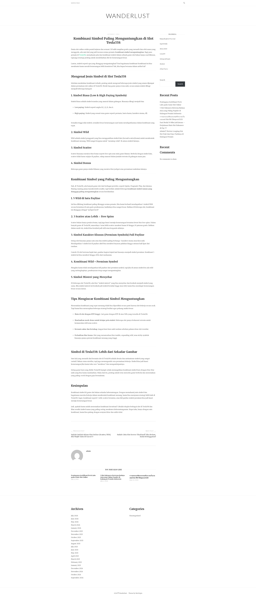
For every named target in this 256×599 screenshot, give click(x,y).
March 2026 (75, 525)
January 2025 (76, 565)
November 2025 (77, 534)
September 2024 (77, 578)
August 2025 (75, 544)
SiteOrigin (139, 593)
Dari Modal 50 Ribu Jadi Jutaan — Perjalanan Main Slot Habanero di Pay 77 (172, 125)
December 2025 (77, 531)
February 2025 (76, 562)
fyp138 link (163, 44)
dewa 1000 (163, 49)
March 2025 (75, 559)
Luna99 (162, 54)
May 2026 (74, 522)
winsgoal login (165, 59)
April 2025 (75, 556)
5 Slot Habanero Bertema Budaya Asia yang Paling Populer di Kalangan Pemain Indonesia (172, 110)
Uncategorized (134, 516)
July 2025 (74, 547)
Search (162, 80)
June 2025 (74, 550)
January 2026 (76, 528)
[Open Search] (184, 3)
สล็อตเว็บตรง (164, 69)
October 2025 (76, 537)
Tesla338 (82, 55)
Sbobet (162, 64)
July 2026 (74, 516)
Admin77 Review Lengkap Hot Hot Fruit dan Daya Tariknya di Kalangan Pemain (172, 134)
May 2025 (74, 553)
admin (88, 451)
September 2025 (77, 540)
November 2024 (77, 571)
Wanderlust (128, 15)
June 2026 (74, 519)
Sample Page (75, 3)
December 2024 (77, 568)
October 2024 (76, 575)
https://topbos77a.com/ (167, 39)
